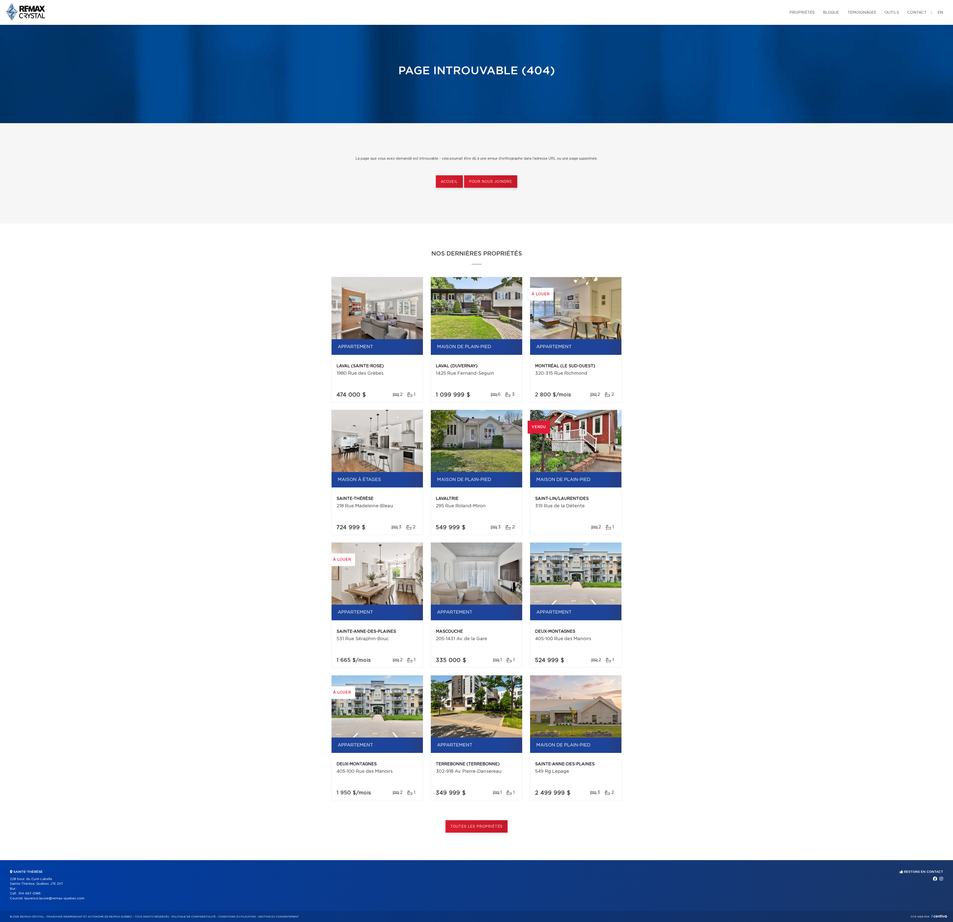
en (940, 12)
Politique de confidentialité (193, 917)
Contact (916, 12)
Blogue (831, 12)
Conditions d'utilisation (237, 917)
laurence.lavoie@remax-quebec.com (54, 898)
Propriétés (802, 12)
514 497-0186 (29, 893)
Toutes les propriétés (476, 826)
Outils (892, 12)
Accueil (449, 182)
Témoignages (862, 12)
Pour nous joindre (490, 182)
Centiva (939, 916)
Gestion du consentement (278, 917)
